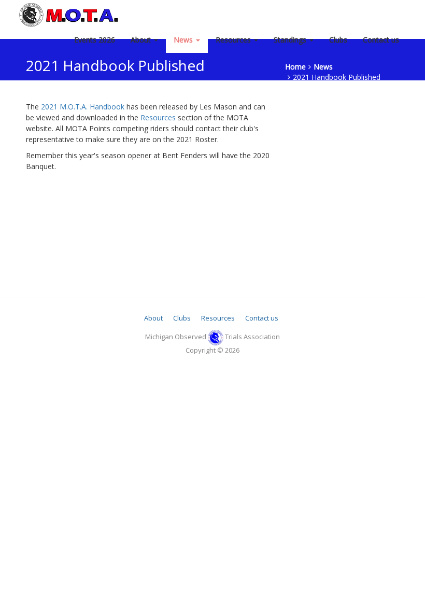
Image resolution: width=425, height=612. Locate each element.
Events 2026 (94, 40)
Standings (291, 40)
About (142, 40)
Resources (234, 40)
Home (295, 67)
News (184, 40)
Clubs (338, 40)
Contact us (381, 40)
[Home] (70, 14)
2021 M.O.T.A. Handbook (82, 107)
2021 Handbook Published (336, 77)
